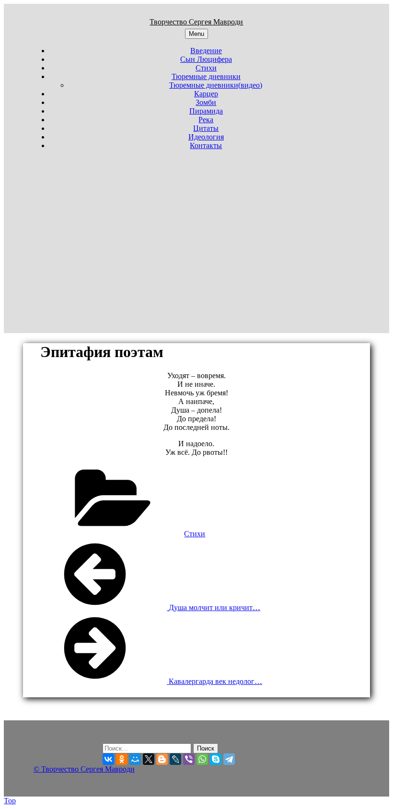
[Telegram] (229, 759)
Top (10, 801)
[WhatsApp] (202, 759)
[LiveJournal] (175, 759)
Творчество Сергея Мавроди (196, 22)
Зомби (206, 102)
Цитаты (206, 128)
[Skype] (215, 759)
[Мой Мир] (135, 759)
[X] (148, 759)
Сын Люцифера (206, 59)
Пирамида (206, 111)
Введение (206, 50)
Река (205, 120)
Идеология (206, 137)
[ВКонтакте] (108, 759)
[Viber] (189, 759)
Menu (196, 33)
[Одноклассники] (121, 759)
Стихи (206, 68)
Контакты (206, 145)
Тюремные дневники (206, 76)
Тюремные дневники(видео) (215, 85)
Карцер (206, 94)
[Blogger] (162, 759)
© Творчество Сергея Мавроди (84, 769)
